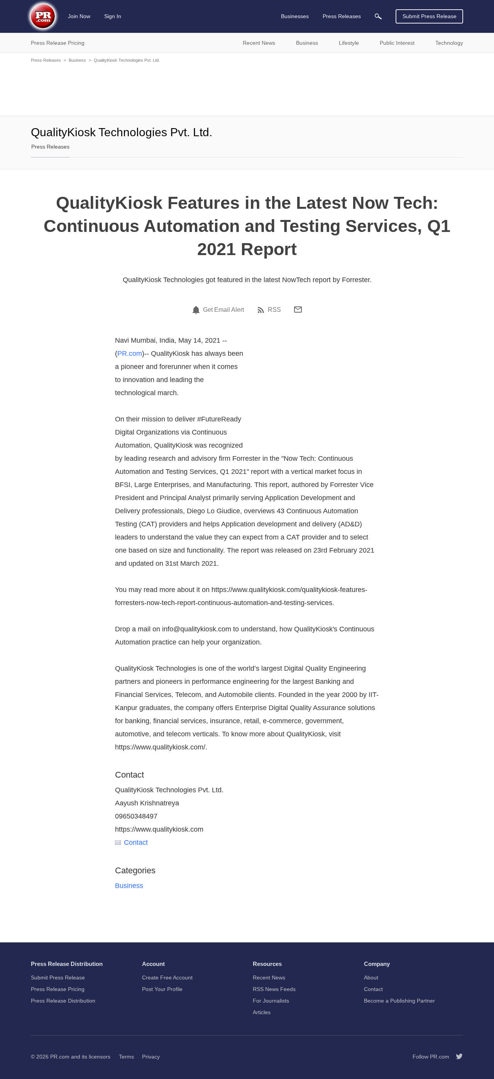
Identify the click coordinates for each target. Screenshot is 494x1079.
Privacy (151, 1056)
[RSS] (262, 310)
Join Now (79, 16)
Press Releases (46, 60)
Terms (126, 1056)
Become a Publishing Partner (399, 1001)
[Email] (298, 309)
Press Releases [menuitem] (342, 16)
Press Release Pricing (58, 989)
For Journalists (271, 1001)
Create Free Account (167, 977)
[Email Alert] (197, 310)
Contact (136, 842)
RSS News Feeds (274, 989)
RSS (274, 310)
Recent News (269, 977)
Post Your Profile (162, 989)
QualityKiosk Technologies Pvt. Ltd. (127, 60)
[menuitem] (378, 16)
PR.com (129, 353)
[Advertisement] (247, 88)
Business (77, 60)
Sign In (112, 16)
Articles (262, 1012)
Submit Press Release (430, 16)
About (371, 977)
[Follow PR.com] (456, 1056)
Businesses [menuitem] (295, 16)
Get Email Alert (223, 310)
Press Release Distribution (63, 1001)
